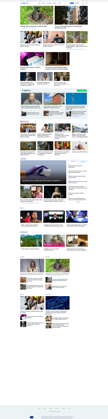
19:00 (69, 164)
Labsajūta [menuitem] (54, 3)
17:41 (69, 169)
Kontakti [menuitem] (83, 0)
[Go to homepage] (21, 3)
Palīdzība (63, 408)
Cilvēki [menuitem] (39, 3)
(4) (61, 180)
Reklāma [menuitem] (86, 0)
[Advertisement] (54, 348)
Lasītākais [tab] (83, 161)
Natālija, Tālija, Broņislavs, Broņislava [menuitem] (31, 0)
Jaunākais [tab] (73, 161)
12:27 (69, 191)
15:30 (69, 180)
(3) (33, 85)
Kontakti (44, 408)
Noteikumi (50, 408)
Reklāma (39, 408)
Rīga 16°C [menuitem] (40, 0)
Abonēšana (57, 408)
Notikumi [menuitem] (43, 3)
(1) (50, 137)
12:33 (69, 185)
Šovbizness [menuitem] (49, 3)
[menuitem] (72, 3)
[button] (87, 3)
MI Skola (69, 408)
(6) (49, 84)
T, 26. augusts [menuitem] (22, 0)
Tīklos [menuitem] (59, 3)
